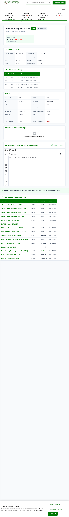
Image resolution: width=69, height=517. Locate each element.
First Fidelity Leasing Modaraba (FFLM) (14, 251)
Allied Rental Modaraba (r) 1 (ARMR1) (14, 209)
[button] (63, 9)
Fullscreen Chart (58, 145)
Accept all (53, 514)
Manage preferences (56, 509)
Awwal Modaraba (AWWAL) (10, 220)
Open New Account (59, 2)
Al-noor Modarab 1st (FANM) (11, 236)
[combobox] (38, 2)
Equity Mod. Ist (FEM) (8, 247)
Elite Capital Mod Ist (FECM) (10, 243)
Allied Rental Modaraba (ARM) (11, 205)
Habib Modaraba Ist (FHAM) (10, 255)
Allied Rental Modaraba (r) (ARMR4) (13, 216)
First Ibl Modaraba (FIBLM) (10, 259)
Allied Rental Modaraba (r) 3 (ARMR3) (14, 213)
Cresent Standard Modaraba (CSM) (13, 232)
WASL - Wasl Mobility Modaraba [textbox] (36, 2)
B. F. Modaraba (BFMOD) (9, 224)
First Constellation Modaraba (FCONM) (14, 239)
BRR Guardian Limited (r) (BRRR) (12, 228)
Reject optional (55, 504)
